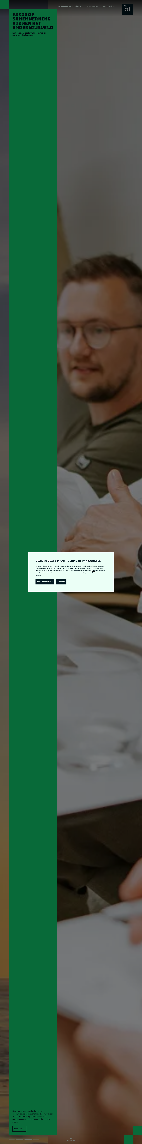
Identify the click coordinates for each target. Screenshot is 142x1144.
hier (93, 573)
